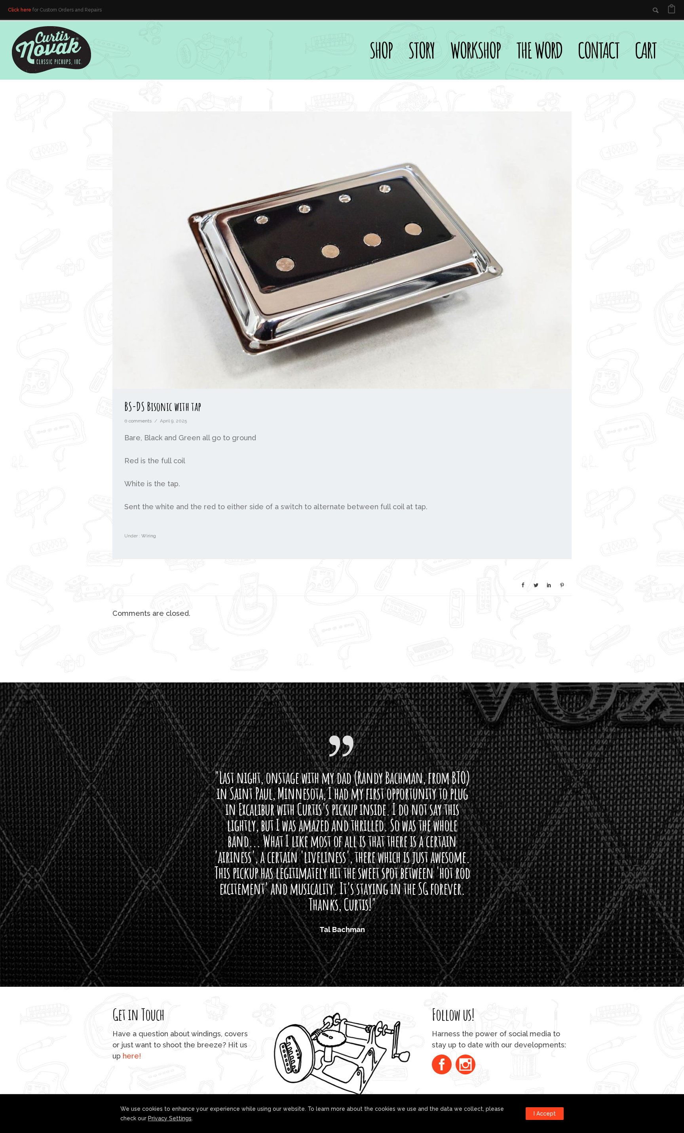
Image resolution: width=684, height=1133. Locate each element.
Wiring (148, 536)
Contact (598, 49)
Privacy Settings (170, 1118)
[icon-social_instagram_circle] (465, 1065)
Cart (645, 49)
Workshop (475, 49)
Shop (380, 49)
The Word (539, 49)
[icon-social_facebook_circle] (444, 1065)
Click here (19, 10)
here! (132, 1056)
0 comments (138, 421)
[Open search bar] (672, 34)
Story (421, 49)
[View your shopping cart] (671, 10)
